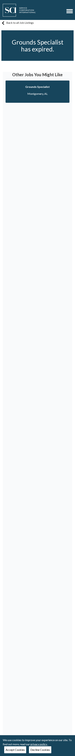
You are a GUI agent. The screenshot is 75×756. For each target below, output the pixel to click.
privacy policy (39, 744)
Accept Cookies (15, 749)
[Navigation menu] (69, 11)
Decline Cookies (40, 749)
